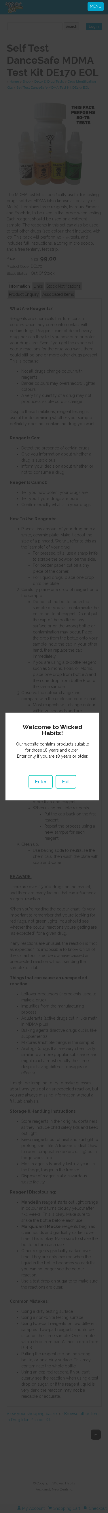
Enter (40, 782)
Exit (66, 782)
